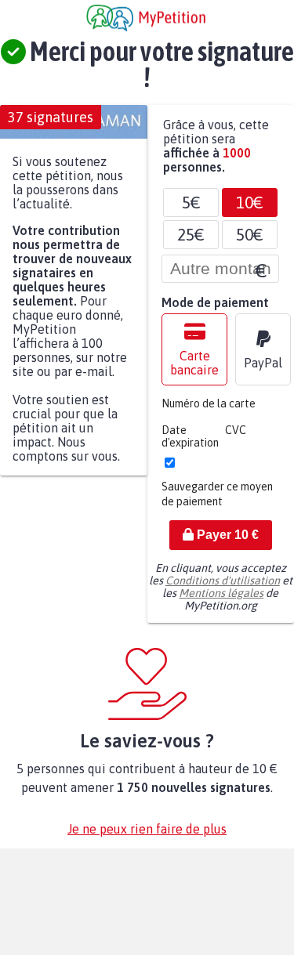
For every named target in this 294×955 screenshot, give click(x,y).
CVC (235, 438)
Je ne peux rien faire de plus (147, 837)
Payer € (226, 542)
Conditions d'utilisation (222, 588)
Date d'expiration (190, 444)
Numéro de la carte (209, 411)
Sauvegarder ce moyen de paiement (217, 501)
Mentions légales (221, 601)
